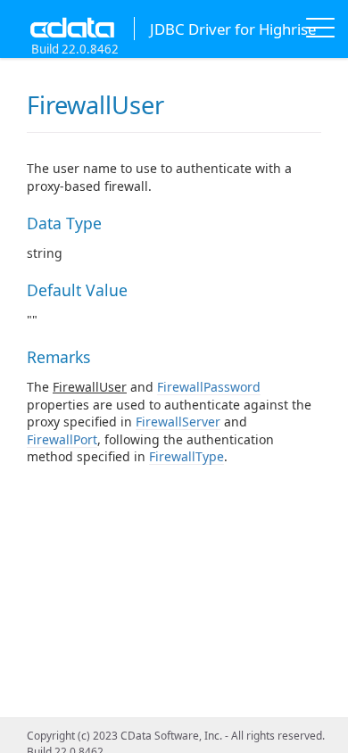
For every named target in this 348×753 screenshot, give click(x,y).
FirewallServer (178, 421)
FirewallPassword (209, 386)
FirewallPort (62, 439)
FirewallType (186, 456)
